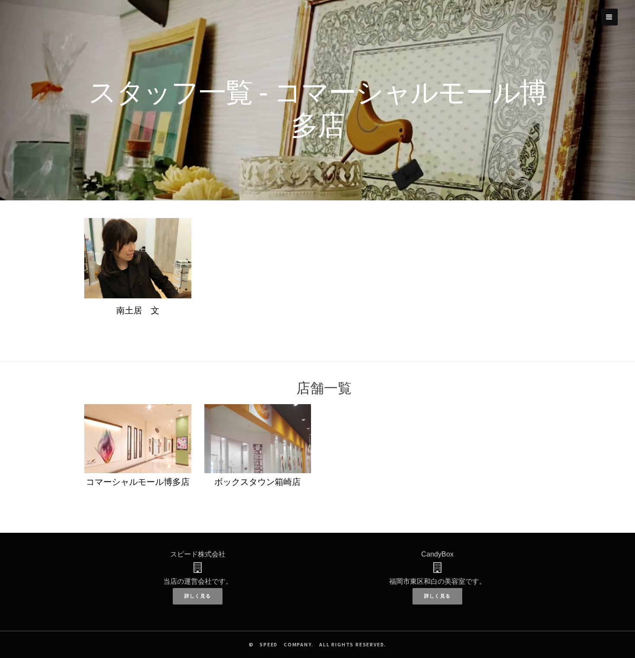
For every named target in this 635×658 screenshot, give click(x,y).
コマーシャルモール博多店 (138, 482)
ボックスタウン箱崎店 (257, 482)
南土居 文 (137, 310)
